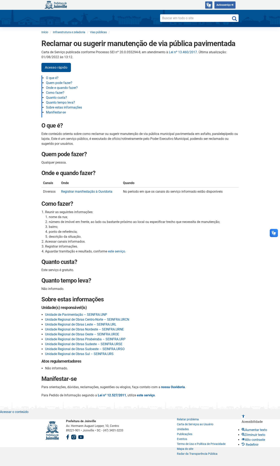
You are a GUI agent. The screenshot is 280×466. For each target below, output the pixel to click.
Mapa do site (185, 448)
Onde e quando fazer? (62, 88)
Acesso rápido (56, 67)
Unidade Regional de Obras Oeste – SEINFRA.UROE (82, 334)
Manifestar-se (56, 112)
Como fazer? (55, 93)
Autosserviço (223, 4)
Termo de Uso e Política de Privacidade (201, 444)
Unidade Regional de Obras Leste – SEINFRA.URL (80, 324)
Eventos (182, 439)
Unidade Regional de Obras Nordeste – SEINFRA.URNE (84, 329)
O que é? (52, 78)
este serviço (116, 251)
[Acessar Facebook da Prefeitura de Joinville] (67, 436)
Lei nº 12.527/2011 (112, 395)
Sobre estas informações (64, 107)
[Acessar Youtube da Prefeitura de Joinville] (81, 436)
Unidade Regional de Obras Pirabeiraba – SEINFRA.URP (85, 339)
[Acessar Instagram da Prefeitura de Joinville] (73, 436)
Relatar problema (188, 419)
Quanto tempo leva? (60, 102)
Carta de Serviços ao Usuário (195, 424)
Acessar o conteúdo (14, 412)
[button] (243, 417)
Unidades (183, 429)
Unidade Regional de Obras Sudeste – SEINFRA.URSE (83, 344)
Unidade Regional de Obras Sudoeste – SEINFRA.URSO (85, 349)
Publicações (184, 434)
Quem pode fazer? (59, 83)
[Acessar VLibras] (208, 5)
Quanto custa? (56, 98)
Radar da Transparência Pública (197, 453)
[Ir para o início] (55, 5)
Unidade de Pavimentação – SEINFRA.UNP (76, 315)
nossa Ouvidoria (173, 387)
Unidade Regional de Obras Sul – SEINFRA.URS (79, 354)
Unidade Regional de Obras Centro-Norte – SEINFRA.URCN (87, 319)
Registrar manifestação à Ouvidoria (86, 191)
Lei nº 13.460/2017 (183, 52)
